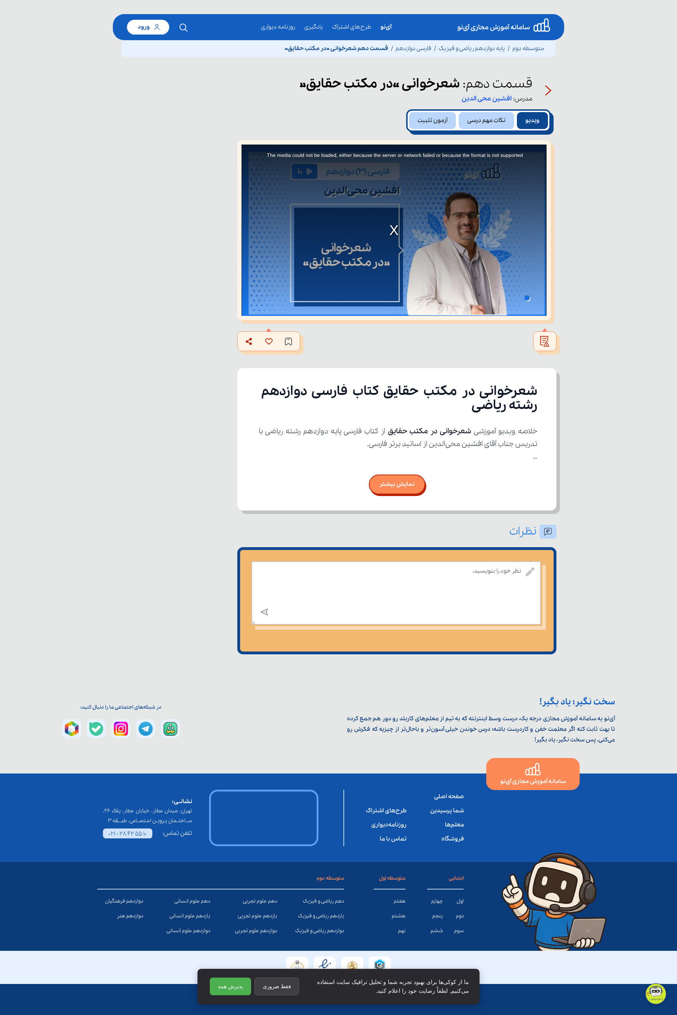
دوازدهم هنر (138, 915)
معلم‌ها (454, 825)
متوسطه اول (392, 878)
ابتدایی (456, 878)
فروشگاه (452, 839)
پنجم (437, 915)
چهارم (437, 901)
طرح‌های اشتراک (351, 27)
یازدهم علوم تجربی (272, 915)
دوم (460, 915)
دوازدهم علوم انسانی (205, 930)
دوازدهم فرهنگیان (138, 901)
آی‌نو (385, 27)
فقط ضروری (277, 986)
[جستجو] (183, 28)
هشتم (398, 915)
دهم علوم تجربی (272, 901)
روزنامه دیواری (278, 27)
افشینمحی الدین (487, 98)
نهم (401, 930)
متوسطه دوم (528, 48)
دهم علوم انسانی (205, 901)
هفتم (399, 901)
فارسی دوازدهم (413, 48)
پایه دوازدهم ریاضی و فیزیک (472, 48)
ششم (437, 930)
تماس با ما (393, 839)
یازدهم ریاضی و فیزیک (339, 915)
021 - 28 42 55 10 (128, 834)
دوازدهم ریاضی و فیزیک (339, 930)
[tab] (532, 120)
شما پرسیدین (447, 811)
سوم (459, 930)
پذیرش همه (230, 986)
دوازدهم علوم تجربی (272, 930)
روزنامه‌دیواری (389, 825)
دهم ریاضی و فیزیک (339, 901)
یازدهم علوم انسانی (205, 915)
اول (460, 901)
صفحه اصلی (449, 797)
